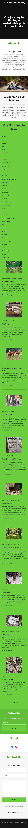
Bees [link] (3, 149)
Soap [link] (3, 247)
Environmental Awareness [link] (9, 179)
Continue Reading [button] (7, 295)
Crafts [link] (3, 172)
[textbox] (14, 723)
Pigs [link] (3, 224)
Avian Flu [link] (4, 143)
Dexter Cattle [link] (5, 176)
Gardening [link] (5, 192)
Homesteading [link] (6, 205)
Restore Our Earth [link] (7, 241)
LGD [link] (3, 211)
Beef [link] (3, 146)
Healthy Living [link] (6, 195)
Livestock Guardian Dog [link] (8, 218)
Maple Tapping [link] (6, 221)
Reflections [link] (5, 237)
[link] (14, 3)
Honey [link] (4, 208)
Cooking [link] (4, 169)
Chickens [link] (4, 159)
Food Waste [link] (5, 189)
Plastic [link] (4, 228)
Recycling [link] (4, 234)
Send (14, 799)
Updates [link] (4, 254)
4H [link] (3, 140)
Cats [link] (3, 156)
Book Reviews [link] (6, 153)
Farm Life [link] (4, 182)
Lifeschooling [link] (5, 215)
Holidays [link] (4, 198)
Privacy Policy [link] (8, 806)
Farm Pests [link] (5, 185)
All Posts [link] (4, 136)
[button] (14, 702)
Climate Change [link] (6, 162)
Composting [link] (5, 166)
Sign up (14, 728)
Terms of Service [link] (16, 806)
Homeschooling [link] (6, 202)
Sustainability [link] (5, 251)
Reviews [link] (4, 244)
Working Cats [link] (5, 257)
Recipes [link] (4, 231)
